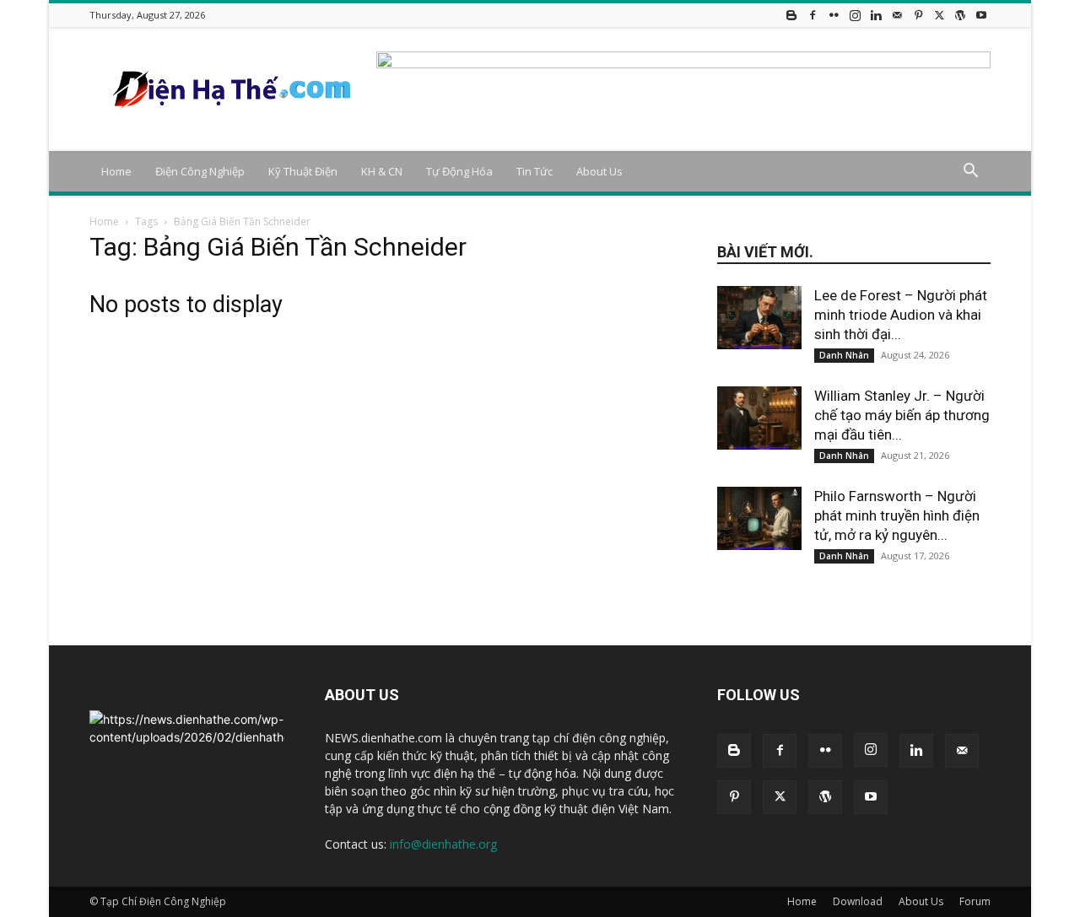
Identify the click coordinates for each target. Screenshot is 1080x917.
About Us (599, 171)
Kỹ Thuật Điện (303, 171)
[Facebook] (812, 14)
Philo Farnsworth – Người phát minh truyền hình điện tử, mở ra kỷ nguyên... (897, 515)
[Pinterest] (918, 14)
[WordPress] (960, 14)
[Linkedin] (876, 14)
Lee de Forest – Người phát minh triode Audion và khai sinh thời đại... (900, 315)
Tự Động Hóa (459, 171)
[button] (970, 173)
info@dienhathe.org (443, 844)
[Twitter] (939, 14)
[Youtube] (981, 14)
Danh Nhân (844, 355)
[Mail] (897, 14)
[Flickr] (833, 14)
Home (116, 171)
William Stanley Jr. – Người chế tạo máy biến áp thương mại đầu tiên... (902, 415)
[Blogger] (791, 14)
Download (858, 901)
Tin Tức (534, 171)
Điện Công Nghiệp (200, 171)
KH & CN (381, 171)
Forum (975, 901)
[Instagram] (854, 14)
